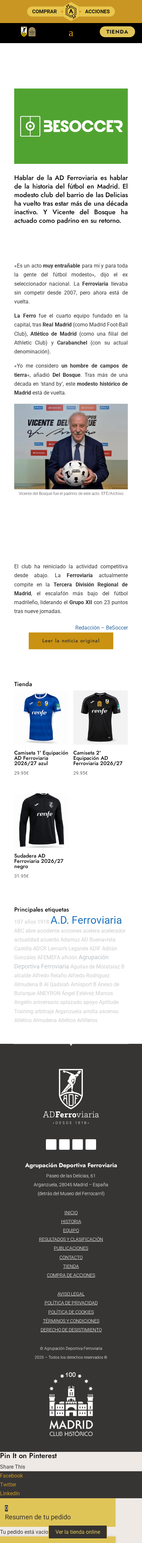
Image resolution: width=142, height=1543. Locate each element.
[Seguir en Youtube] (91, 1144)
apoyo (90, 1002)
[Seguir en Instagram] (64, 1144)
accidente (48, 931)
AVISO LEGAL (71, 1294)
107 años (25, 922)
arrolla (90, 1011)
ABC (19, 931)
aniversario (46, 1002)
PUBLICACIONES (71, 1248)
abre (30, 931)
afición (69, 957)
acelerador (113, 931)
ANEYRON (48, 993)
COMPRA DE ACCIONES (71, 1275)
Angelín (23, 1002)
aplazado (71, 1002)
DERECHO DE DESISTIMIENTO (71, 1329)
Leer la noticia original (71, 640)
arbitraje (44, 1011)
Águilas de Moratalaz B (97, 967)
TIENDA (117, 32)
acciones (71, 931)
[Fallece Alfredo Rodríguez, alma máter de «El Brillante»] (71, 164)
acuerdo (49, 940)
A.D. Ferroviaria (86, 920)
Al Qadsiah (56, 984)
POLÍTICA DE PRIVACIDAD (71, 1302)
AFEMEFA (48, 957)
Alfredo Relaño (49, 975)
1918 (43, 922)
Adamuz (70, 940)
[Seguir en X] (77, 1144)
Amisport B (83, 984)
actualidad (26, 940)
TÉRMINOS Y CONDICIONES (71, 1321)
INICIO (71, 1212)
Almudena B (28, 984)
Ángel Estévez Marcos (87, 993)
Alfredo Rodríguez (89, 975)
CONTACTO (71, 1257)
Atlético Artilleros (77, 1020)
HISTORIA (71, 1221)
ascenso (109, 1011)
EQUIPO (71, 1230)
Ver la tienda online (77, 1532)
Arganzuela (68, 1011)
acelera (91, 931)
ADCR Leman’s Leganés (60, 948)
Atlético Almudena (35, 1020)
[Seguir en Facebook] (51, 1144)
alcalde (22, 975)
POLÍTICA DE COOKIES (71, 1312)
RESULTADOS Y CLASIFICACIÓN (71, 1239)
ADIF (95, 948)
